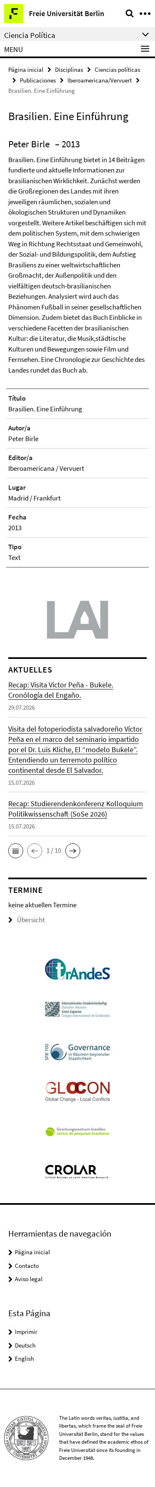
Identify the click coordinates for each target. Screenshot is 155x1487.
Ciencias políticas (117, 69)
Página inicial (25, 69)
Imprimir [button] (26, 1332)
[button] (15, 851)
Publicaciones (38, 80)
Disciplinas (69, 69)
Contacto (27, 1266)
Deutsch (25, 1345)
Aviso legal (29, 1279)
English (24, 1358)
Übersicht (31, 919)
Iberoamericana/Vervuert (99, 80)
